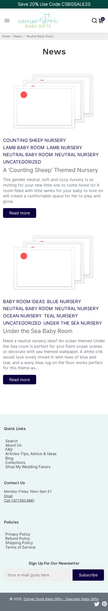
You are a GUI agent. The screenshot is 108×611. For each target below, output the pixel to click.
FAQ (8, 449)
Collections (15, 462)
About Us (13, 445)
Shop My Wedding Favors (27, 466)
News (18, 36)
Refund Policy (17, 538)
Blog (9, 458)
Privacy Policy (17, 534)
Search (11, 441)
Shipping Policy (19, 542)
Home (6, 36)
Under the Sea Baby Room (37, 330)
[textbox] (38, 574)
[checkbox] (54, 574)
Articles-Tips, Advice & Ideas (31, 453)
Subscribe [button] (88, 574)
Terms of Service (20, 547)
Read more (19, 212)
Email (8, 496)
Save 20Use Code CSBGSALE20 (54, 4)
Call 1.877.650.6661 (19, 500)
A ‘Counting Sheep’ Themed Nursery (50, 169)
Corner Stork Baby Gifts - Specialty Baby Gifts (61, 599)
